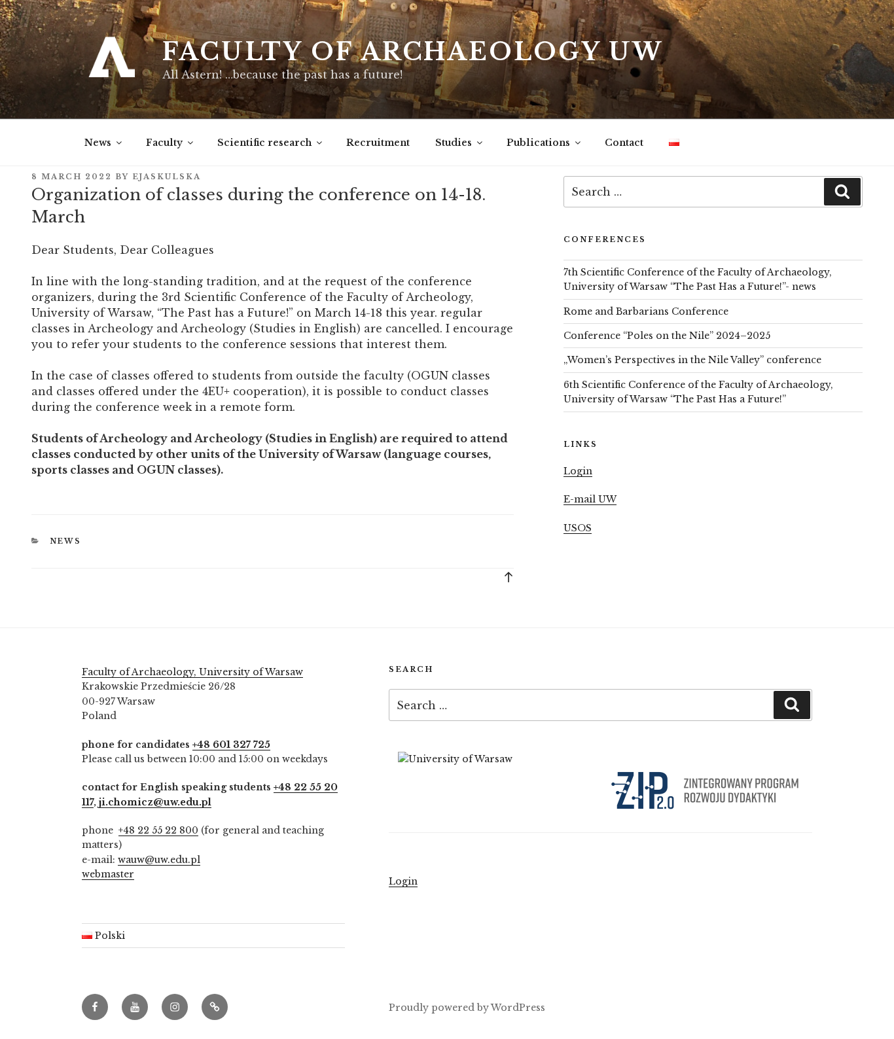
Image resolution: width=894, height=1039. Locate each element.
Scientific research (264, 143)
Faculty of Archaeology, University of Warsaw (192, 672)
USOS (577, 528)
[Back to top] (508, 576)
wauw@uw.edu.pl (159, 860)
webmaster (108, 874)
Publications (538, 143)
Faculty (164, 143)
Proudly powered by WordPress (467, 1007)
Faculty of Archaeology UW (413, 52)
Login (577, 471)
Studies (453, 143)
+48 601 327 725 (231, 744)
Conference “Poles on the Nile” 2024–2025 (666, 336)
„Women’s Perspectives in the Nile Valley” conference (692, 360)
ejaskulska (166, 176)
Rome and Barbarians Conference (645, 311)
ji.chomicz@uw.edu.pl (155, 802)
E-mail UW (590, 499)
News (97, 143)
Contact (624, 143)
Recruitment (378, 143)
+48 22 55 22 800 (158, 830)
